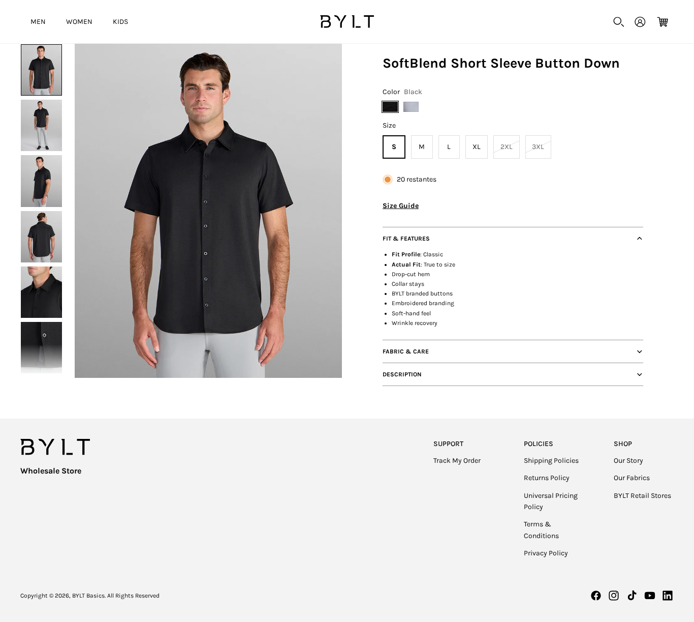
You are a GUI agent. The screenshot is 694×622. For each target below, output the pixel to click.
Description (402, 374)
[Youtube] (650, 595)
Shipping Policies (551, 460)
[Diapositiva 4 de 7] (41, 236)
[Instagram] (614, 595)
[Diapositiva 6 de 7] (41, 347)
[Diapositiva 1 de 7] (41, 70)
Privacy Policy (546, 553)
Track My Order (457, 460)
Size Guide (401, 205)
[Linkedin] (667, 595)
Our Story (628, 460)
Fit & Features (406, 238)
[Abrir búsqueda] (619, 22)
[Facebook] (596, 595)
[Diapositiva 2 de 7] (41, 125)
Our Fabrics (632, 477)
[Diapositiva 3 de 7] (41, 180)
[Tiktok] (632, 595)
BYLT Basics (88, 595)
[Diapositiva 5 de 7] (41, 292)
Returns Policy (547, 477)
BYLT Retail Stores (642, 495)
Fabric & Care (406, 351)
